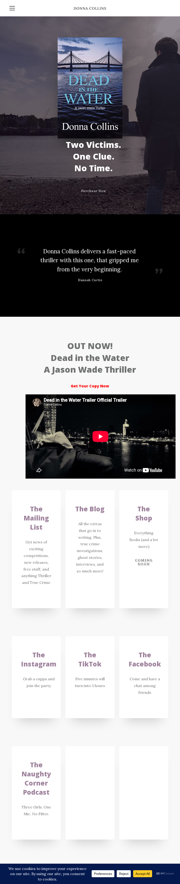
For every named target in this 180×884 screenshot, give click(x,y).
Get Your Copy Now (90, 386)
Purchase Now (93, 191)
